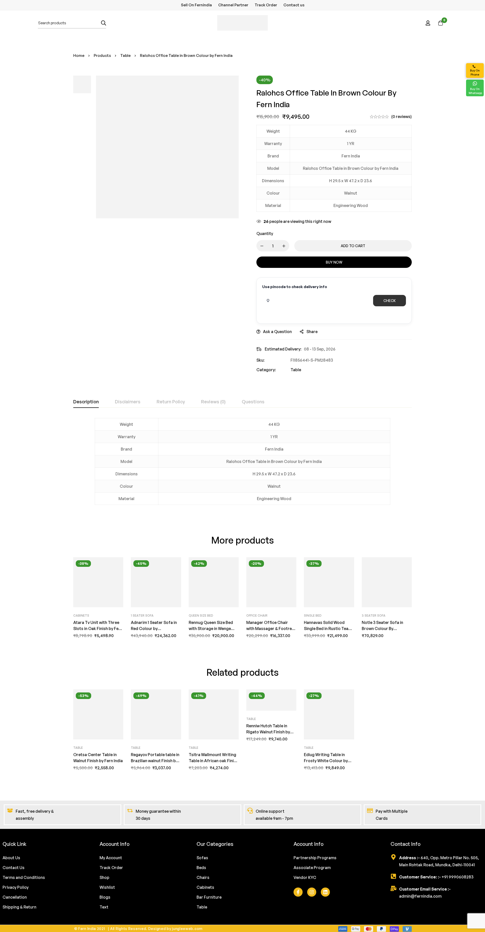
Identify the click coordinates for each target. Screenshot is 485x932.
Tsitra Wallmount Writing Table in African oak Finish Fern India (213, 760)
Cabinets (81, 615)
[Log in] (428, 23)
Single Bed (313, 615)
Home (78, 55)
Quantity (264, 233)
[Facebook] (298, 892)
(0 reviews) (401, 116)
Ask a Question (277, 331)
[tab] (86, 401)
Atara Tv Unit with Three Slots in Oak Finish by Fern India (98, 628)
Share (312, 331)
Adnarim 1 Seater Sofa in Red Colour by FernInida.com (154, 628)
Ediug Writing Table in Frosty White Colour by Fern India (326, 760)
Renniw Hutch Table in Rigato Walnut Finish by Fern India (268, 731)
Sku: (260, 360)
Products (102, 55)
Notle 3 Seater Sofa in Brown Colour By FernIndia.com (382, 628)
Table (125, 55)
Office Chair (257, 615)
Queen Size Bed (201, 615)
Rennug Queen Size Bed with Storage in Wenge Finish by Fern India (211, 628)
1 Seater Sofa (142, 615)
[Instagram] (311, 892)
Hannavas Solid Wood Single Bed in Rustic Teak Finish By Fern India (327, 628)
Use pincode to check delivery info (294, 286)
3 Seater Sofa (373, 615)
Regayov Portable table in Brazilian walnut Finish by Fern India (155, 760)
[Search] (103, 23)
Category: (266, 369)
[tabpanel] (242, 464)
